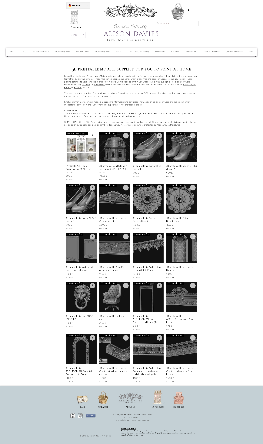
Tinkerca (187, 84)
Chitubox (86, 84)
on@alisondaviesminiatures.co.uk (134, 420)
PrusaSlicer (99, 84)
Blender (78, 87)
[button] (189, 10)
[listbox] (77, 35)
